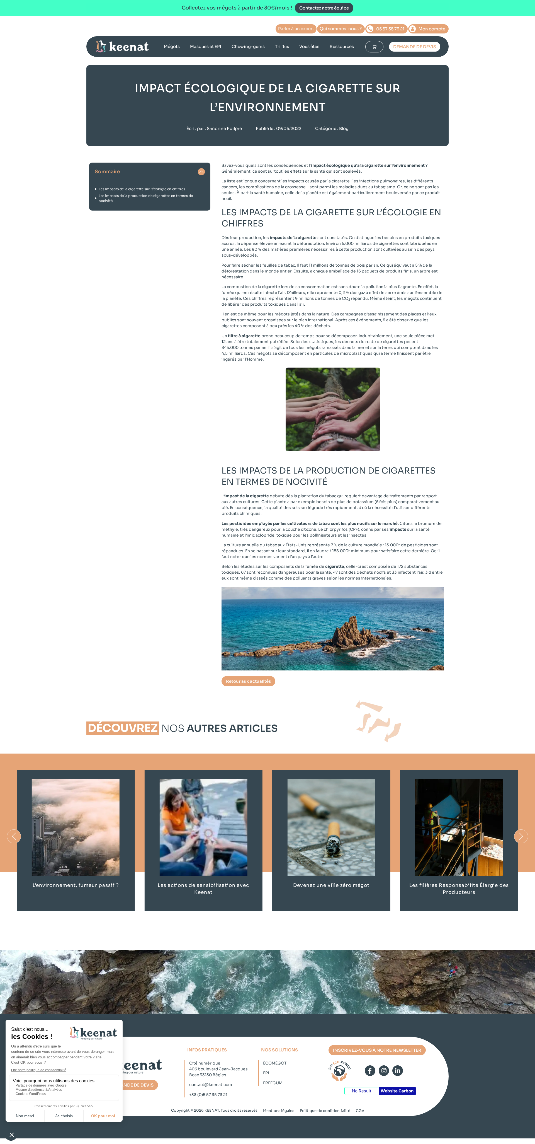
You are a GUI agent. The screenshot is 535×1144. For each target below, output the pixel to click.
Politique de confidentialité (325, 1110)
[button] (201, 171)
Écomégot (274, 1063)
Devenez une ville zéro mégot (331, 885)
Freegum (273, 1082)
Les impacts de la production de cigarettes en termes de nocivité (146, 198)
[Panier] (374, 46)
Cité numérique (204, 1063)
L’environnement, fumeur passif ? (76, 885)
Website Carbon (397, 1091)
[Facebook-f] (370, 1070)
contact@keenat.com (210, 1084)
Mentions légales (278, 1110)
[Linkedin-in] (397, 1070)
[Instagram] (384, 1070)
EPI (266, 1072)
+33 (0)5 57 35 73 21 (208, 1094)
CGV (360, 1110)
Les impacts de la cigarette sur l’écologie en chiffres (142, 189)
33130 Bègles (213, 1074)
